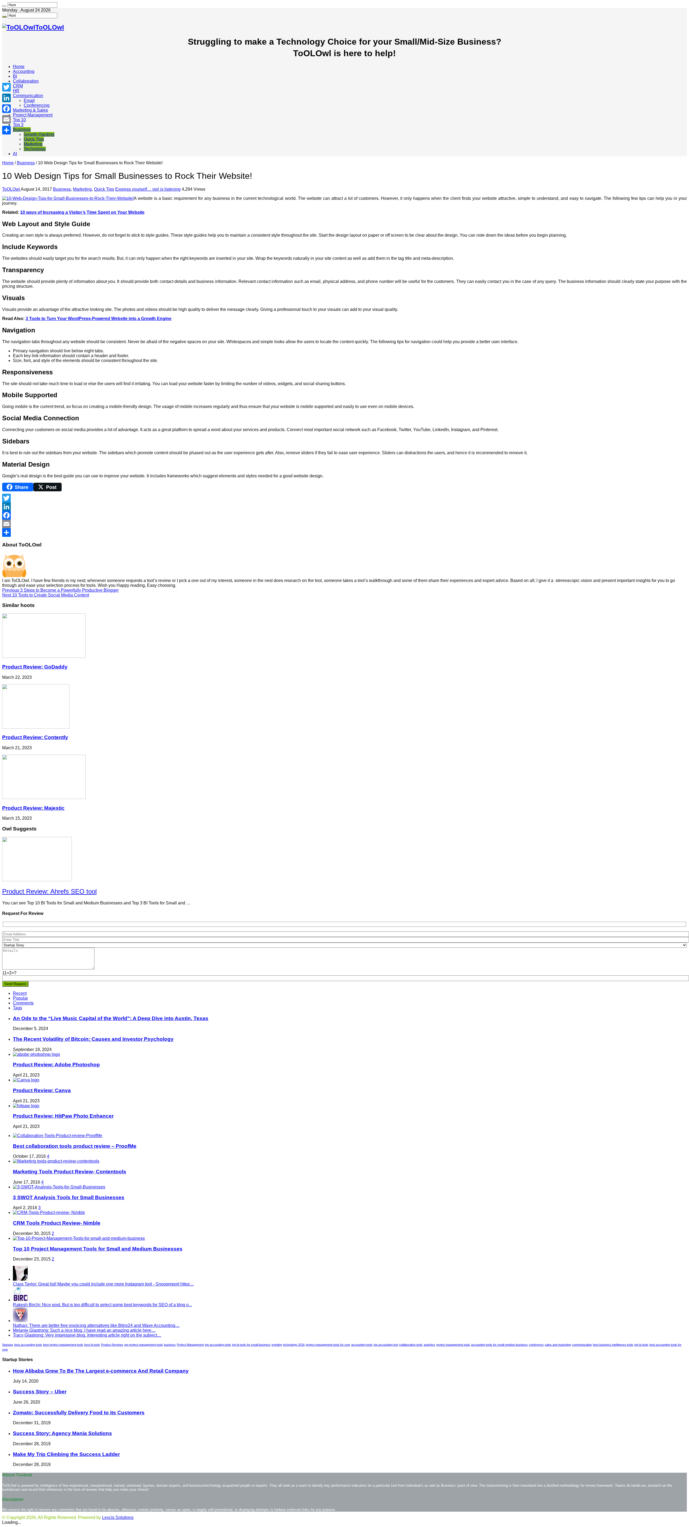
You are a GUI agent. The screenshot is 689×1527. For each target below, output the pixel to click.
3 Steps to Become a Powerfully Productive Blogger (60, 590)
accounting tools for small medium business (499, 1344)
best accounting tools (28, 1344)
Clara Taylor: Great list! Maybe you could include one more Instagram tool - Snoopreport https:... (103, 1284)
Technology (35, 149)
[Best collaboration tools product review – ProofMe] (57, 1135)
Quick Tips (34, 139)
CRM (18, 86)
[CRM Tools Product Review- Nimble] (49, 1212)
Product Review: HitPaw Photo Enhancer (63, 1116)
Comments (23, 1003)
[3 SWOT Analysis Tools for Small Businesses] (59, 1187)
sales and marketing (558, 1344)
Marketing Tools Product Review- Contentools (69, 1171)
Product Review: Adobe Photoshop (56, 1064)
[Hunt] (4, 6)
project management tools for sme (328, 1344)
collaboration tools (411, 1344)
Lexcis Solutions (117, 1517)
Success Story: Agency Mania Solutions (62, 1433)
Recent (20, 993)
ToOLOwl (11, 189)
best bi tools (92, 1344)
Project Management (32, 115)
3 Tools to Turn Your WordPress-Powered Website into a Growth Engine (98, 318)
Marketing (33, 144)
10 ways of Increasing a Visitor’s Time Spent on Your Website (82, 212)
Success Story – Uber (39, 1391)
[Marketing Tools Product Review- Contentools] (56, 1161)
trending (277, 1344)
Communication (28, 95)
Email (29, 100)
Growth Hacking (39, 134)
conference (536, 1344)
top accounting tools (218, 1344)
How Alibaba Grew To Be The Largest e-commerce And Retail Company (101, 1371)
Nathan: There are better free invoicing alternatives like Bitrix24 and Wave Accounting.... (96, 1325)
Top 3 (18, 124)
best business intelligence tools (613, 1344)
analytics (429, 1344)
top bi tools (641, 1344)
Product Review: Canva (42, 1090)
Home (18, 66)
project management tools (453, 1344)
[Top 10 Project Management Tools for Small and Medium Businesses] (79, 1238)
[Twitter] (344, 498)
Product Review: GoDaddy (35, 667)
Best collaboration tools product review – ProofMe (74, 1146)
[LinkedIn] (344, 506)
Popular (20, 998)
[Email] (344, 524)
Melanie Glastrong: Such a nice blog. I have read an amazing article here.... (84, 1330)
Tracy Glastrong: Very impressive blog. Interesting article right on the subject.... (87, 1335)
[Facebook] (344, 515)
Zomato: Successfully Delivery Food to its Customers (79, 1412)
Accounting (23, 71)
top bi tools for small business (251, 1344)
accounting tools (361, 1344)
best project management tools (63, 1344)
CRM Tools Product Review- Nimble (56, 1223)
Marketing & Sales (30, 110)
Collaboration (26, 81)
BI (15, 76)
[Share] (344, 532)
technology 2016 (294, 1344)
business (170, 1344)
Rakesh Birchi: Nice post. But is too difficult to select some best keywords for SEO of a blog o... (102, 1304)
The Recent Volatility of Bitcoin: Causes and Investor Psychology (93, 1039)
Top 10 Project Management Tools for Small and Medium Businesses (97, 1249)
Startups (7, 1344)
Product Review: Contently (35, 737)
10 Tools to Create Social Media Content (45, 595)
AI (15, 153)
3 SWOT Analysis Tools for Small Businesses (68, 1197)
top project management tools (143, 1344)
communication (582, 1344)
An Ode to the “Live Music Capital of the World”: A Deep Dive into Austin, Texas (110, 1018)
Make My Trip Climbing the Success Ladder (66, 1454)
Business (22, 129)
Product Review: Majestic (33, 808)
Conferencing (37, 105)
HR (16, 90)
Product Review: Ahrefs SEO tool (49, 891)
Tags (17, 1008)
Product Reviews (112, 1344)
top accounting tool (386, 1344)
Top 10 (19, 120)
